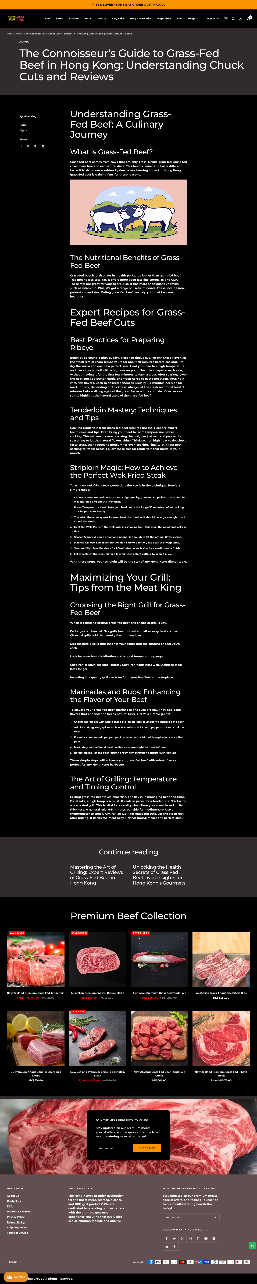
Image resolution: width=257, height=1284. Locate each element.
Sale (180, 18)
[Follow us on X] (182, 1239)
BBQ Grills (118, 18)
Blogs (192, 18)
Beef (48, 18)
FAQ (10, 1206)
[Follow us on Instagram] (190, 1239)
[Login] (240, 18)
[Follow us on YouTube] (206, 1239)
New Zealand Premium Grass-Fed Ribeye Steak (221, 1073)
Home (10, 33)
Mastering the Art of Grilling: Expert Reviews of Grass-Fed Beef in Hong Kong (96, 875)
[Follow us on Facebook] (167, 1239)
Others (19, 33)
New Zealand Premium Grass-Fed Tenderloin (36, 993)
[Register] (215, 1217)
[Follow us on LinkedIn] (167, 1246)
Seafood (74, 18)
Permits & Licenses (19, 1211)
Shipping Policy (17, 1227)
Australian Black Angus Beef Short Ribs (221, 993)
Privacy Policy (15, 1217)
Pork (88, 18)
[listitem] (21, 146)
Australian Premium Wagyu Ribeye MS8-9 (97, 993)
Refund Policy (16, 1222)
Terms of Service (17, 1232)
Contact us (14, 1201)
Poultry (101, 18)
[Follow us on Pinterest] (198, 1239)
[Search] (233, 18)
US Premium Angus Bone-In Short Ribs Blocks (36, 1073)
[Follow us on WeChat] (214, 1239)
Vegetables (164, 18)
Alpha (24, 41)
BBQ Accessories (141, 18)
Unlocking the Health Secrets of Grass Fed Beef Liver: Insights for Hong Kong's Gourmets (159, 875)
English (210, 18)
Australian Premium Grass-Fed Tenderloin (159, 993)
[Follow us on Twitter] (175, 1239)
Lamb (59, 18)
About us (13, 1195)
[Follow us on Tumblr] (175, 1246)
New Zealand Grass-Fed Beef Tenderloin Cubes (159, 1073)
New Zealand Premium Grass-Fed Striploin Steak (97, 1073)
